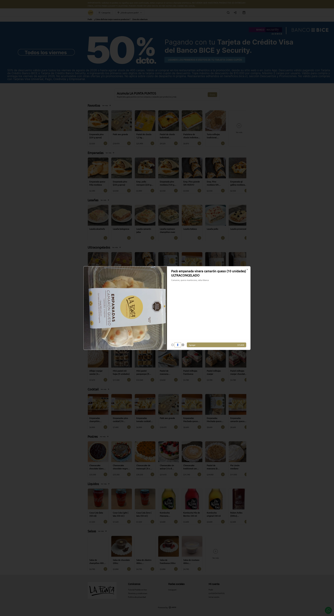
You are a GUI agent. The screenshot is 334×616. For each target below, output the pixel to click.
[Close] (247, 269)
